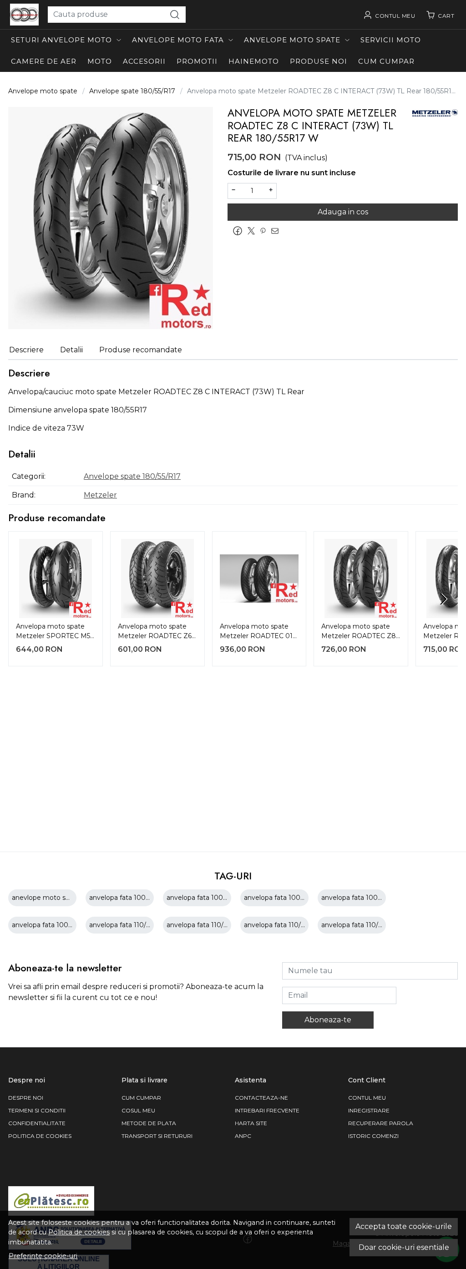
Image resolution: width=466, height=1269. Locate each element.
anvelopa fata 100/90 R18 (362, 897)
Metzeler (100, 495)
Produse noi (318, 61)
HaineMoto (253, 61)
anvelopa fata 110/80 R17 (206, 925)
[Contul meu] (389, 14)
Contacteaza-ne (261, 1097)
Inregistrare (369, 1110)
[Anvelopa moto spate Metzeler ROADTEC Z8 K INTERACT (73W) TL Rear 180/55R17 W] (360, 578)
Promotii (197, 61)
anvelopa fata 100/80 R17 (130, 897)
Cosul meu (138, 1110)
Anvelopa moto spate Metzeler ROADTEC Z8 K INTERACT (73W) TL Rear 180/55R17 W (358, 632)
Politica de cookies (79, 1232)
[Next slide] (443, 599)
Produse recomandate (140, 349)
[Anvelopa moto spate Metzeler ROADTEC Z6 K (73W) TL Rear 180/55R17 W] (157, 578)
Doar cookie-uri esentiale (404, 1247)
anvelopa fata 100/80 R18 (207, 897)
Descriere (26, 349)
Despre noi (25, 1097)
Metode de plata (149, 1123)
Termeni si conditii (37, 1110)
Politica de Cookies (39, 1135)
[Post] (253, 230)
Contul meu (367, 1097)
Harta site (251, 1123)
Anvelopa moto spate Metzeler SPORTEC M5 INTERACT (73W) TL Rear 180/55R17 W (53, 632)
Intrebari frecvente (267, 1110)
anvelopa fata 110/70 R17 (128, 925)
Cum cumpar (386, 61)
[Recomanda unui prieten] (277, 230)
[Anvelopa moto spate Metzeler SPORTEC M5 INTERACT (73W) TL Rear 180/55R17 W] (55, 578)
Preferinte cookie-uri (43, 1256)
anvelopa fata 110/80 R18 (284, 925)
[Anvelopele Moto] (24, 14)
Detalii (71, 349)
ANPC (243, 1135)
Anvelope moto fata (178, 40)
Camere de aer (43, 61)
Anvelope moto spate (292, 40)
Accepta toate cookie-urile (403, 1226)
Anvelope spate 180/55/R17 (132, 91)
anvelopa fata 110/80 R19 (361, 925)
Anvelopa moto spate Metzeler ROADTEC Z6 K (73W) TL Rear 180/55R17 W (155, 632)
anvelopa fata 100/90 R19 (52, 925)
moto (99, 61)
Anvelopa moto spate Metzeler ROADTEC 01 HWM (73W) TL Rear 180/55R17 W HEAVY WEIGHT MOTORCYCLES (256, 632)
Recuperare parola (380, 1123)
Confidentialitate (37, 1123)
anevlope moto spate (46, 897)
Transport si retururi (157, 1135)
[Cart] (440, 14)
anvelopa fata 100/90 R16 (284, 897)
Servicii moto (390, 40)
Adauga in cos (343, 212)
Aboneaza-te (327, 1019)
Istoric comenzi (373, 1135)
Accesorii (144, 61)
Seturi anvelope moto (61, 40)
